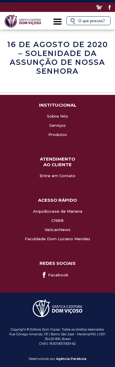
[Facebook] (110, 7)
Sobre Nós (57, 116)
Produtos (57, 134)
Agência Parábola (71, 359)
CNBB (57, 220)
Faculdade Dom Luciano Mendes (57, 238)
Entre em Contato (57, 175)
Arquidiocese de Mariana (57, 211)
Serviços (57, 125)
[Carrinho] (99, 7)
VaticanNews (57, 229)
